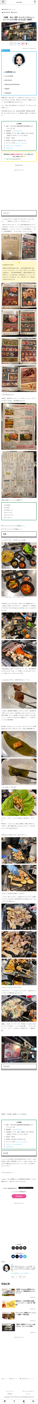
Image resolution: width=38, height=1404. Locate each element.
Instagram (7, 93)
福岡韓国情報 (6, 12)
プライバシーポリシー (28, 1391)
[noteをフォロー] (25, 1256)
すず (12, 1264)
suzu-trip (19, 2)
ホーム (28, 1394)
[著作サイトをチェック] (13, 1256)
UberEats (8, 148)
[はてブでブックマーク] (19, 43)
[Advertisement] (19, 190)
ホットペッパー (20, 143)
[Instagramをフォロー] (21, 1256)
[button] (26, 43)
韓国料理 (15, 12)
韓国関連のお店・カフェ (9, 9)
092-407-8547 (17, 131)
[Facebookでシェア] (15, 43)
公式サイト (9, 145)
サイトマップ (10, 1391)
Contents (17, 165)
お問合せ (26, 1273)
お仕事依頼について (17, 1273)
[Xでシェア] (11, 43)
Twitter (6, 88)
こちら (23, 525)
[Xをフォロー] (17, 1256)
